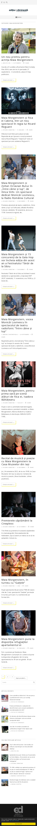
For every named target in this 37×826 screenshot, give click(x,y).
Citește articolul (8, 80)
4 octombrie (17, 63)
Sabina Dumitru (16, 784)
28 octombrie (21, 526)
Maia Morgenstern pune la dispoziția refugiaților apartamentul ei (17, 642)
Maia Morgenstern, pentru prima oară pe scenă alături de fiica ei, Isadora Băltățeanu (17, 395)
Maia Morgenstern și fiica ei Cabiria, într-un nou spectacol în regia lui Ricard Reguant (18, 122)
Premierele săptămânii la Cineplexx (16, 522)
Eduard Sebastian (9, 130)
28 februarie (21, 648)
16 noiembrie (21, 467)
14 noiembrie (21, 201)
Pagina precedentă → (21, 678)
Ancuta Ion (6, 63)
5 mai (18, 586)
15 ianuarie (20, 130)
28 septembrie (24, 334)
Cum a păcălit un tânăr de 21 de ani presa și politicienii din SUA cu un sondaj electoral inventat (22, 697)
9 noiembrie (21, 269)
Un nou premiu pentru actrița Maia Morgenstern (17, 58)
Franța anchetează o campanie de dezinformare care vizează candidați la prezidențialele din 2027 (21, 708)
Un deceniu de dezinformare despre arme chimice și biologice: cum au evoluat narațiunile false (22, 718)
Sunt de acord (18, 823)
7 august (20, 402)
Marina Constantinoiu (10, 334)
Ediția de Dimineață (17, 702)
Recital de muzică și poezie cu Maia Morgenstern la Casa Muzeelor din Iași (18, 461)
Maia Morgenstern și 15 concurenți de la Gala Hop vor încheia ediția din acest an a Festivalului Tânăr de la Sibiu (18, 260)
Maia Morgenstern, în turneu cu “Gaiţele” (14, 581)
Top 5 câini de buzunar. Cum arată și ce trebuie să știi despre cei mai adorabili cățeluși (21, 747)
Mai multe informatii (14, 820)
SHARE (27, 63)
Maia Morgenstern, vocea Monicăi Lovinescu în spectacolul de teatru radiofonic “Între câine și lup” (17, 325)
